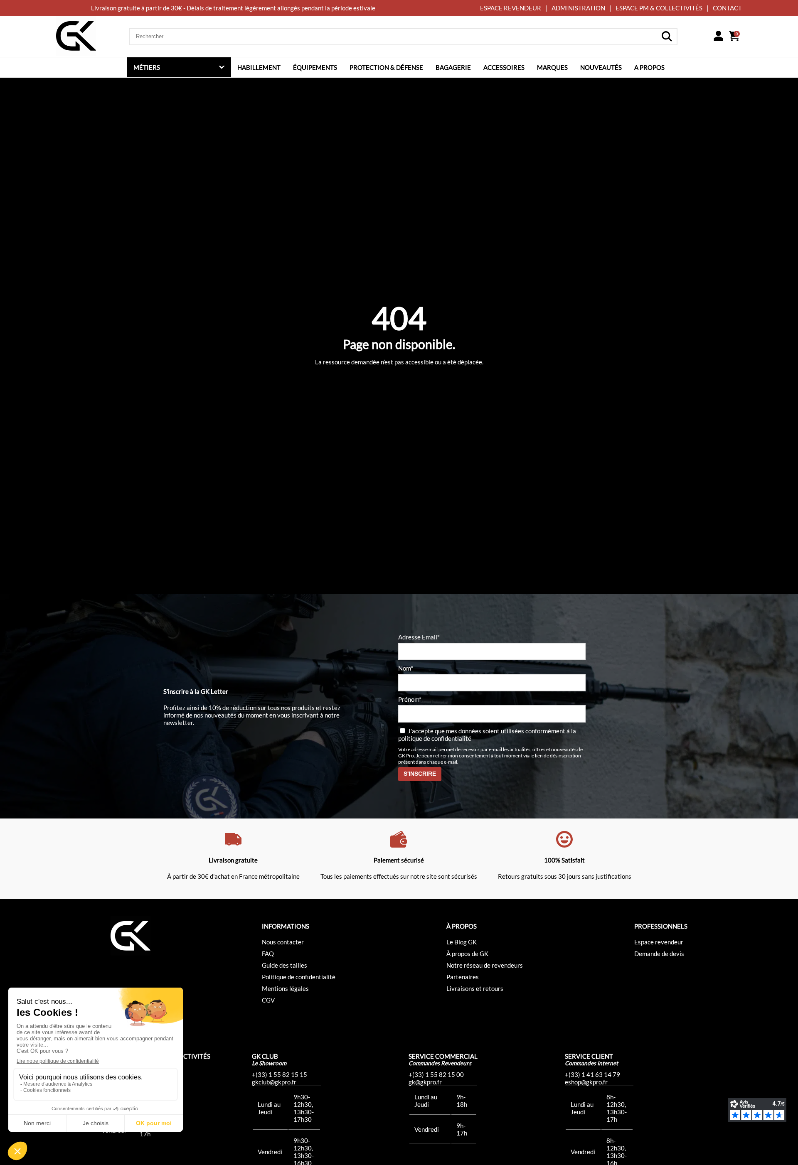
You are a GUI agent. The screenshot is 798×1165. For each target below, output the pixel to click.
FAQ (268, 953)
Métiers (146, 67)
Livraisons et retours (474, 988)
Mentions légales (285, 988)
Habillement (259, 67)
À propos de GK (467, 953)
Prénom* (409, 699)
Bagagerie (453, 67)
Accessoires (504, 67)
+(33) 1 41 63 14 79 (592, 1074)
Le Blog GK (461, 942)
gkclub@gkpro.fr (274, 1082)
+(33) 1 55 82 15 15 (279, 1074)
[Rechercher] (666, 36)
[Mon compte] (718, 36)
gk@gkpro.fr (425, 1082)
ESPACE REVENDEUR (510, 8)
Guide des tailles (284, 965)
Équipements (315, 67)
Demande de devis (659, 953)
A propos (649, 67)
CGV (268, 1000)
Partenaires (462, 977)
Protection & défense (386, 67)
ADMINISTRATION (578, 8)
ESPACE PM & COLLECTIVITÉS (659, 8)
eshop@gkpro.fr (586, 1082)
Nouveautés (601, 67)
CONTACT (727, 8)
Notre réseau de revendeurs (484, 965)
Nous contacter (283, 942)
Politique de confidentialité (298, 977)
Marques (552, 67)
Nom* (405, 668)
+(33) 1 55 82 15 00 (436, 1074)
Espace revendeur (658, 942)
